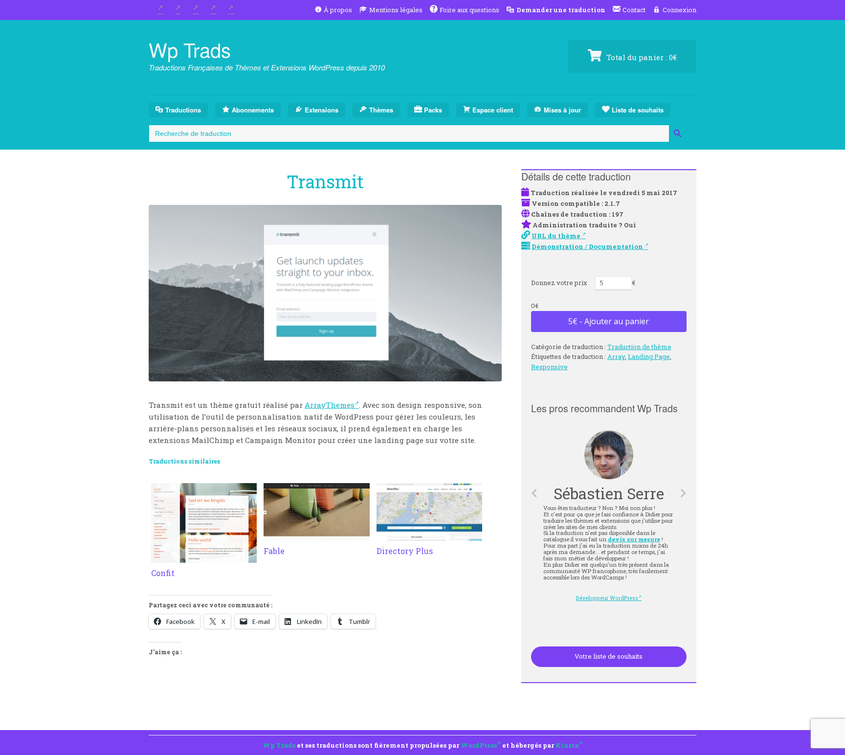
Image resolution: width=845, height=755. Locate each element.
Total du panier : (640, 57)
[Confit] (204, 557)
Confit (163, 573)
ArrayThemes (330, 405)
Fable (274, 551)
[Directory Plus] (429, 535)
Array (616, 356)
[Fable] (316, 535)
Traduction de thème (639, 346)
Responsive (549, 366)
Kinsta (567, 745)
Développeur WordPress (607, 598)
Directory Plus (405, 551)
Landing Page (649, 356)
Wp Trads (190, 49)
